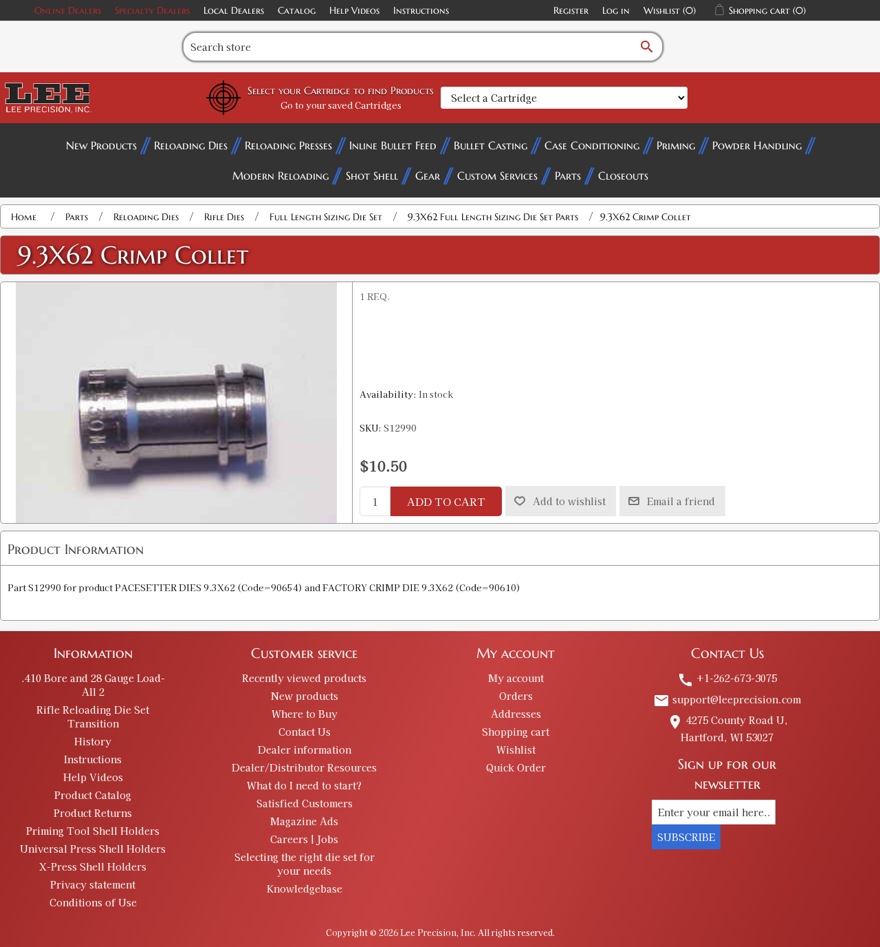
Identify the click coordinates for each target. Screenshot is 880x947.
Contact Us (304, 731)
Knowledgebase (304, 888)
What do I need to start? (304, 785)
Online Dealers (67, 10)
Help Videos (354, 10)
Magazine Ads (304, 821)
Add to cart (446, 501)
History (92, 741)
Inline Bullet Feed (393, 145)
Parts (568, 175)
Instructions (421, 10)
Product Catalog (92, 795)
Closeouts (623, 175)
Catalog (297, 10)
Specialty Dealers (152, 10)
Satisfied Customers (304, 803)
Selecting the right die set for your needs (304, 863)
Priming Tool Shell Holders (93, 831)
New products (304, 696)
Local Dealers (234, 10)
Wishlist (516, 749)
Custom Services (497, 175)
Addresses (516, 714)
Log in (616, 10)
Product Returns (93, 813)
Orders (516, 696)
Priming (676, 145)
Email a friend (681, 501)
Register (570, 10)
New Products (101, 145)
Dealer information (304, 749)
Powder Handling (757, 145)
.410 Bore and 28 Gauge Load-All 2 (93, 685)
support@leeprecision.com (727, 699)
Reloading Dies (191, 145)
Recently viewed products (304, 678)
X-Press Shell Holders (92, 866)
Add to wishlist (569, 501)
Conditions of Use (93, 902)
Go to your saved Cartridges (341, 104)
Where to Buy (305, 714)
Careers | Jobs (304, 839)
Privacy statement (92, 884)
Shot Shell (372, 175)
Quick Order (516, 767)
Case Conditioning (591, 145)
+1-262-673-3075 (727, 678)
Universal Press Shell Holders (93, 848)
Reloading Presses (288, 145)
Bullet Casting (490, 145)
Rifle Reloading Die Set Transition (92, 716)
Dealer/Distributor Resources (304, 767)
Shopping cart (515, 731)
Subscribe (686, 837)
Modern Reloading (280, 175)
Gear (427, 175)
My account (516, 678)
